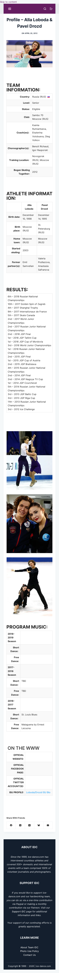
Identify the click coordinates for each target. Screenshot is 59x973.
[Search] (45, 9)
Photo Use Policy (29, 951)
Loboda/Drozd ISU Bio (38, 792)
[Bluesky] (38, 825)
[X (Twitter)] (29, 825)
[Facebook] (11, 825)
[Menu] (51, 8)
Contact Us (29, 954)
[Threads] (20, 825)
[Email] (48, 825)
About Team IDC (29, 947)
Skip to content (8, 1)
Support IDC (18, 911)
